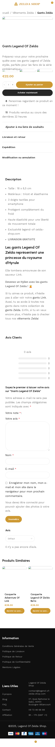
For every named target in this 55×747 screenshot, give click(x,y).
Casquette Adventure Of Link (12, 597)
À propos (7, 694)
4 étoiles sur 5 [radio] (33, 413)
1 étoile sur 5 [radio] (25, 413)
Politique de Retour (12, 656)
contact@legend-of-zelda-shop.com (39, 692)
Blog (4, 699)
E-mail (10, 468)
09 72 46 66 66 (37, 709)
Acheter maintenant (27, 92)
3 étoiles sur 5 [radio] (31, 413)
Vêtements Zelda (23, 12)
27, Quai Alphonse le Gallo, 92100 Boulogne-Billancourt (40, 702)
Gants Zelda (45, 12)
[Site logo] (27, 3)
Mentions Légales (11, 667)
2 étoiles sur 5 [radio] (28, 413)
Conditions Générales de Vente (18, 646)
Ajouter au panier (34, 84)
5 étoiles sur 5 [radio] (36, 413)
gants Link (39, 297)
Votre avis (12, 418)
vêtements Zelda (27, 318)
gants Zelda (12, 310)
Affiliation (7, 715)
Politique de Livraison (13, 651)
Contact (6, 709)
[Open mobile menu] (3, 4)
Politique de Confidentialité (16, 662)
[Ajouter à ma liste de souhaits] (24, 569)
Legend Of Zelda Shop (37, 684)
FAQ (4, 704)
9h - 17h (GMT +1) (38, 715)
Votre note (13, 413)
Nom (9, 455)
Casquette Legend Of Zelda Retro (40, 597)
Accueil (4, 12)
